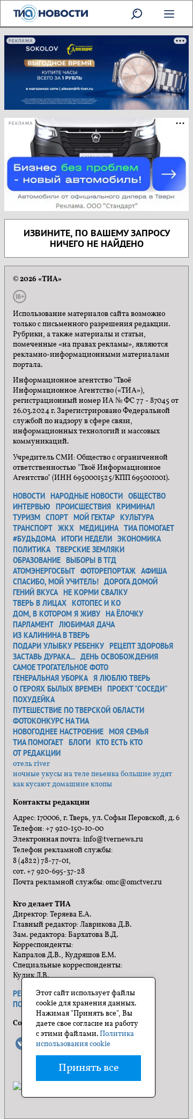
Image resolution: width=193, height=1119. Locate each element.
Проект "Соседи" (137, 689)
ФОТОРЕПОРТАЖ (108, 571)
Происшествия (83, 507)
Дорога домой (131, 582)
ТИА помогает (149, 528)
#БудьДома (34, 539)
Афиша (154, 571)
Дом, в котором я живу (56, 614)
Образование (37, 560)
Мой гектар (94, 517)
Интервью (31, 507)
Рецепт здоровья (141, 646)
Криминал (135, 507)
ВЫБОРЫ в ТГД (91, 560)
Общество (147, 496)
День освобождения (119, 657)
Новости (29, 496)
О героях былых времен (57, 689)
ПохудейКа (34, 699)
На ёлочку (124, 614)
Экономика (139, 539)
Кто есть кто (119, 742)
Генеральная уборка (50, 678)
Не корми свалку (95, 592)
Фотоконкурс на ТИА (51, 721)
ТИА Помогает (38, 742)
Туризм (26, 517)
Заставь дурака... (44, 657)
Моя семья (129, 732)
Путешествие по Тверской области (78, 710)
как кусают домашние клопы (62, 784)
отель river (31, 764)
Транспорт (33, 528)
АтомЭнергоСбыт (44, 571)
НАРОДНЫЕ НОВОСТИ (86, 496)
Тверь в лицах (39, 603)
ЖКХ (66, 528)
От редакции (37, 753)
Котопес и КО (96, 603)
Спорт (57, 517)
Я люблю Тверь (121, 678)
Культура (137, 517)
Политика (31, 549)
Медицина (98, 528)
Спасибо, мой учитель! (56, 582)
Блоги (80, 742)
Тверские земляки (90, 549)
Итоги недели (86, 539)
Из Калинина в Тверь (51, 635)
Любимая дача (87, 624)
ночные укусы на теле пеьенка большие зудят (92, 774)
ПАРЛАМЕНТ (33, 624)
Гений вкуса (35, 592)
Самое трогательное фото (60, 667)
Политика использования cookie (85, 1039)
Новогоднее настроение (58, 732)
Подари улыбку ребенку (58, 646)
